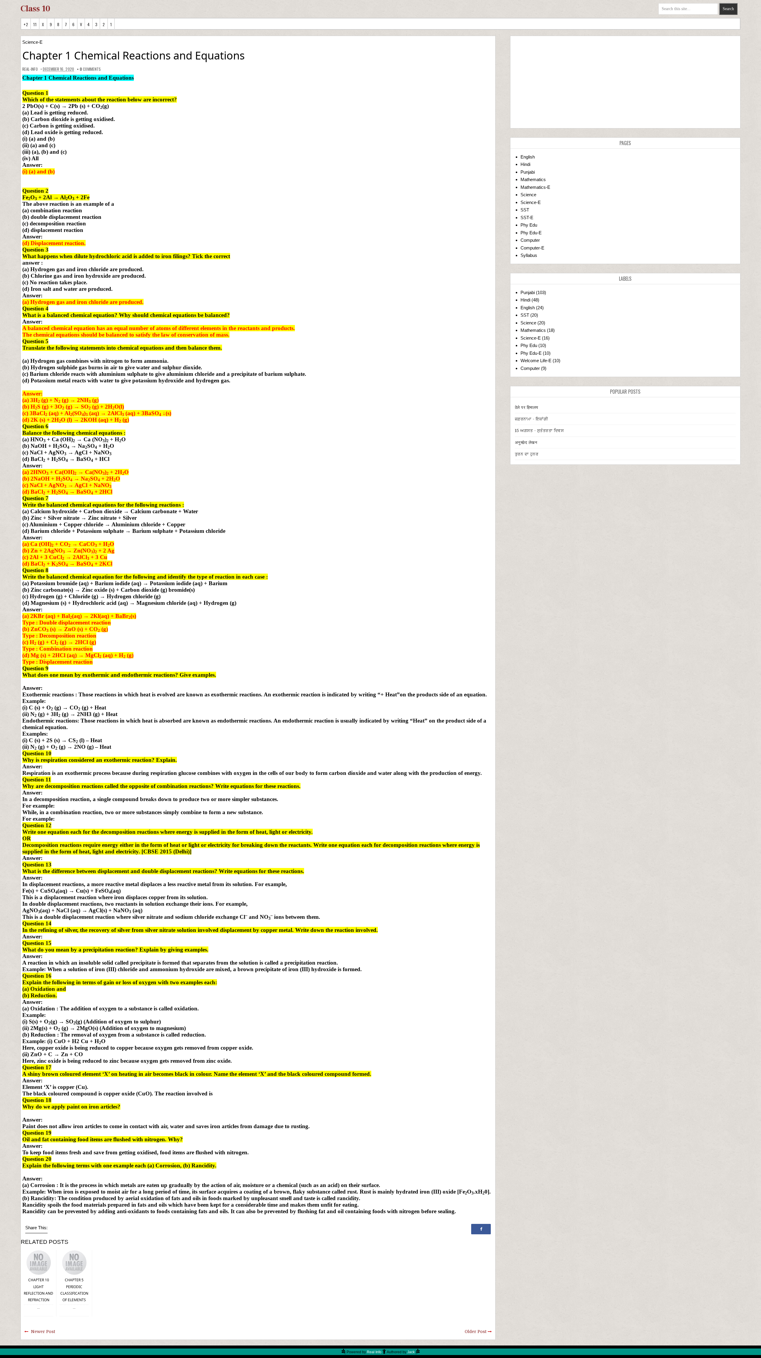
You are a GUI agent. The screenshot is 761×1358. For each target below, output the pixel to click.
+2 (25, 24)
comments (90, 69)
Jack (411, 1352)
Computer (530, 240)
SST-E (527, 217)
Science (528, 194)
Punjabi (528, 172)
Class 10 (35, 8)
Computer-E (532, 247)
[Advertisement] (625, 82)
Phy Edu (529, 224)
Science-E (32, 42)
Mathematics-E (535, 187)
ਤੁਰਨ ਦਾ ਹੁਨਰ (527, 454)
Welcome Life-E (536, 360)
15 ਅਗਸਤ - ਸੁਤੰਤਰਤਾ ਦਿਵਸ (539, 430)
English (528, 156)
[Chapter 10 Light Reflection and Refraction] (38, 1262)
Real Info (374, 1352)
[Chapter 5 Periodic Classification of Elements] (74, 1262)
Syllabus (529, 255)
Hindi (525, 164)
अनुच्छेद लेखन (526, 442)
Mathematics (533, 179)
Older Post (475, 1331)
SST (525, 209)
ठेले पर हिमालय (526, 407)
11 (35, 24)
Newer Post (43, 1331)
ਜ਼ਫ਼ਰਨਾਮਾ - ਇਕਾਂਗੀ (531, 419)
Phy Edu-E (531, 232)
